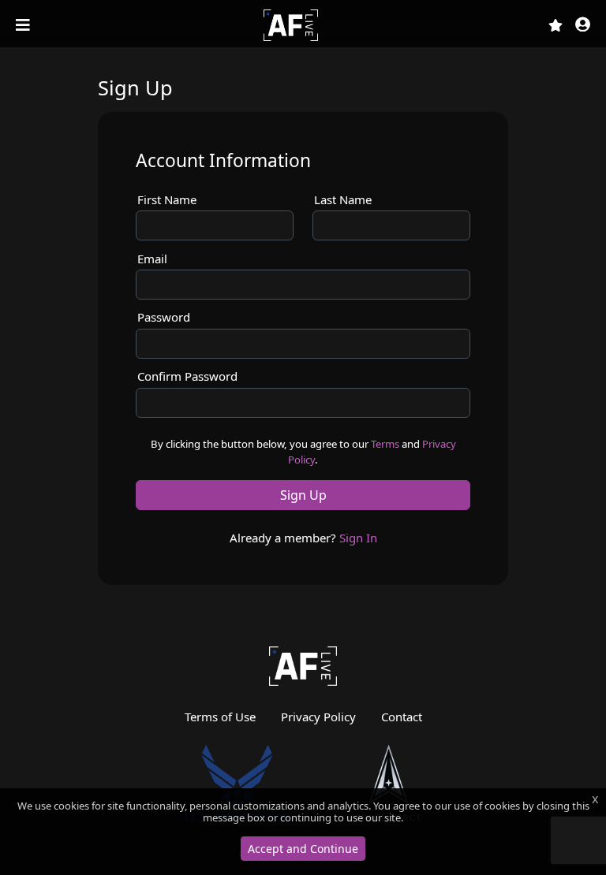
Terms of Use (220, 716)
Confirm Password (187, 376)
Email (152, 258)
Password (163, 317)
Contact (401, 716)
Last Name (343, 199)
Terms (385, 444)
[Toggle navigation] (24, 25)
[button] (583, 25)
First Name (166, 199)
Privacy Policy (318, 716)
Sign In (358, 537)
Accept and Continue (303, 848)
